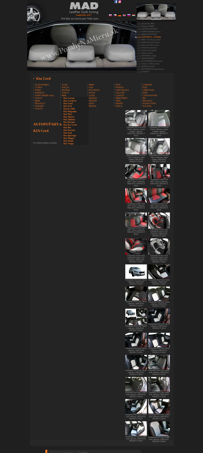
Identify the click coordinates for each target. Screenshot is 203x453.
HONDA (66, 90)
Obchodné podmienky (149, 48)
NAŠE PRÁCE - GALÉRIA (151, 37)
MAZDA (93, 98)
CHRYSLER (148, 90)
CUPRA (38, 87)
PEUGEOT (148, 101)
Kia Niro (67, 114)
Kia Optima (69, 119)
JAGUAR (120, 93)
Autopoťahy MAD (147, 23)
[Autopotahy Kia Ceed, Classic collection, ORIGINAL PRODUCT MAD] (136, 278)
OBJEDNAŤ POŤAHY (149, 34)
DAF (91, 87)
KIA (64, 95)
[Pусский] (128, 15)
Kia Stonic (68, 141)
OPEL (118, 101)
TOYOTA (147, 106)
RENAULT (40, 103)
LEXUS (38, 98)
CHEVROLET (122, 90)
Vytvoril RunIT (82, 452)
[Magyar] (133, 15)
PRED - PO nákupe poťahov (151, 40)
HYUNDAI (94, 90)
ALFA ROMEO (42, 85)
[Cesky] (115, 15)
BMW (91, 85)
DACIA (65, 87)
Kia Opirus (68, 117)
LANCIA (120, 95)
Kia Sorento (69, 130)
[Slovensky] (110, 15)
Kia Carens (69, 98)
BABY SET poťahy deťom (150, 42)
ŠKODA (92, 106)
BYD (118, 85)
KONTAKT (145, 72)
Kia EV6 (67, 106)
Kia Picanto (69, 122)
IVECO (65, 93)
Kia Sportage (69, 135)
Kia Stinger (69, 138)
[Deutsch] (119, 15)
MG (144, 98)
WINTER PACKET (148, 58)
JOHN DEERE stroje (44, 95)
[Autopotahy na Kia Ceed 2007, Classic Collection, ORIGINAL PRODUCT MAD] (136, 177)
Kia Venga (68, 143)
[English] (124, 15)
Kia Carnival (69, 101)
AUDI (64, 85)
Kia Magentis (70, 111)
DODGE (119, 87)
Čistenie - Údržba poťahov (150, 64)
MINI (37, 101)
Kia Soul (67, 133)
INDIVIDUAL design (148, 56)
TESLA (119, 106)
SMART (119, 103)
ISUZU (92, 93)
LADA (92, 95)
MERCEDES (121, 98)
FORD (38, 90)
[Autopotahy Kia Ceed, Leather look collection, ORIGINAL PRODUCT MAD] (159, 368)
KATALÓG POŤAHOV (149, 29)
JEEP (145, 93)
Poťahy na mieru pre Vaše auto (80, 18)
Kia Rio (67, 127)
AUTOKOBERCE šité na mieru (152, 61)
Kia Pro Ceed (70, 125)
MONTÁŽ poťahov (148, 66)
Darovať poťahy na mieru (150, 45)
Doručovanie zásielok (148, 50)
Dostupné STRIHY (147, 26)
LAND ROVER (150, 95)
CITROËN (147, 85)
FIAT (145, 87)
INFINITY (40, 93)
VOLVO (39, 109)
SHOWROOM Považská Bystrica (152, 69)
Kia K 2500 (69, 109)
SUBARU (39, 106)
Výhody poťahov (147, 53)
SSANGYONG (149, 103)
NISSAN (93, 101)
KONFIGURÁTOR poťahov (151, 31)
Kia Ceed (68, 103)
